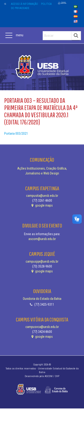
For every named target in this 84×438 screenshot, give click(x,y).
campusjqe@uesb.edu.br (42, 261)
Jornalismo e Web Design (42, 173)
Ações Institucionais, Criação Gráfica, (42, 168)
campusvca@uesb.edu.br (42, 327)
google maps (44, 205)
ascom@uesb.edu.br (42, 239)
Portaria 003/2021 (16, 133)
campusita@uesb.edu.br (42, 195)
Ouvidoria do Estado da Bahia (42, 299)
